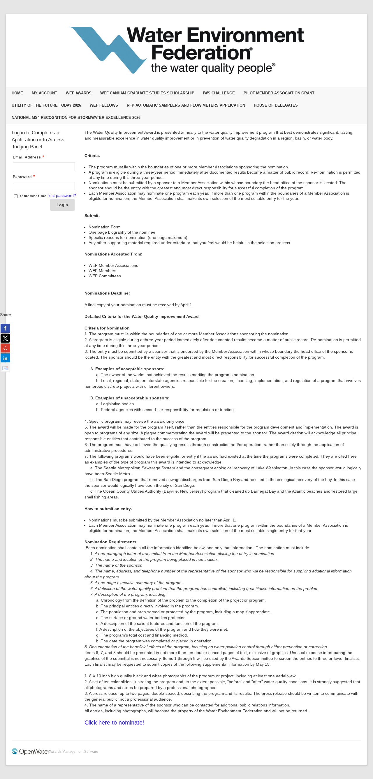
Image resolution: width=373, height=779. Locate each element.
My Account (44, 93)
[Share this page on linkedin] (5, 357)
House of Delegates (276, 105)
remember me (33, 196)
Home (17, 93)
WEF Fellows (104, 105)
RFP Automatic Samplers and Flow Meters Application (186, 105)
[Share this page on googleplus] (5, 348)
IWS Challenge (219, 93)
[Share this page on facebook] (5, 328)
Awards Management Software (74, 752)
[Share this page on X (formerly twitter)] (5, 338)
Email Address (27, 157)
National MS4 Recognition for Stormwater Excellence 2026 (76, 117)
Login (62, 204)
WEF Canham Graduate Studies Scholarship (147, 93)
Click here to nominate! (114, 722)
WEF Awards (79, 93)
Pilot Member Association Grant (279, 93)
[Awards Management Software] (31, 754)
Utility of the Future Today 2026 (46, 105)
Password (22, 177)
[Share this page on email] (5, 367)
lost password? (62, 195)
